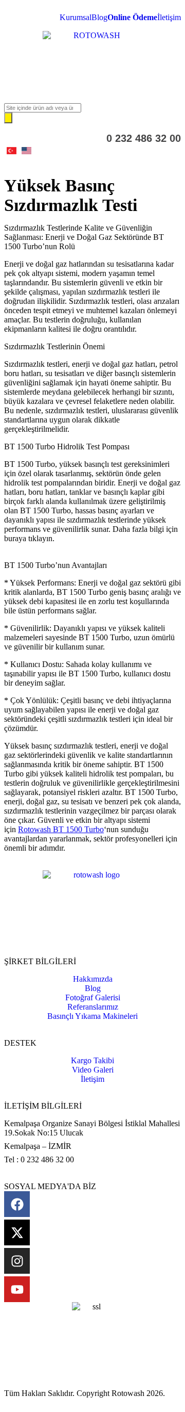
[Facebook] (17, 1204)
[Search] (8, 117)
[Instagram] (17, 1261)
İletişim (169, 17)
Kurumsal (75, 17)
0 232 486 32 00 (143, 138)
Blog (99, 17)
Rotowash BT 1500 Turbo (61, 829)
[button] (92, 85)
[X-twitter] (17, 1232)
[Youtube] (17, 1289)
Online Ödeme (132, 17)
